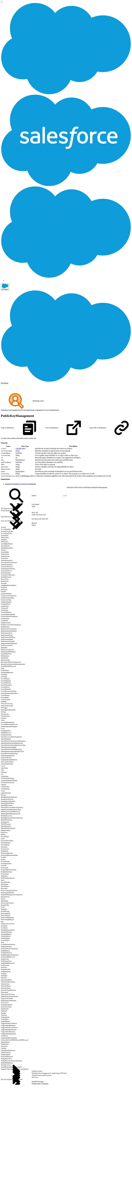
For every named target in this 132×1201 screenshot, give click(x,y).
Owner (18, 471)
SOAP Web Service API (78, 487)
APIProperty (25, 476)
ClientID (18, 448)
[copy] (9, 442)
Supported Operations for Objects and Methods (20, 484)
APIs (68, 487)
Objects (89, 487)
